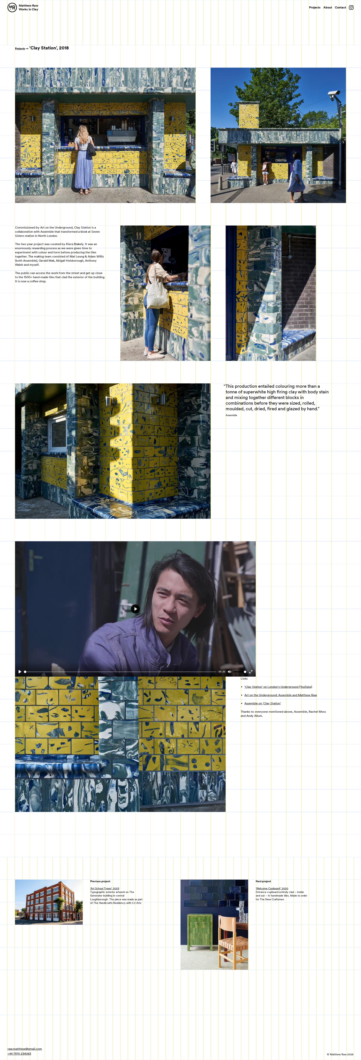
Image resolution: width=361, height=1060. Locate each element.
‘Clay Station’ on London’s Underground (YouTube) (278, 687)
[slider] (120, 672)
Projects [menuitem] (315, 7)
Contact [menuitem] (340, 7)
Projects (20, 48)
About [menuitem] (327, 7)
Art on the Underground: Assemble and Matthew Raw (280, 695)
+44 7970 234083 (19, 1053)
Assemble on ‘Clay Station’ (262, 703)
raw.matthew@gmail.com (25, 1049)
